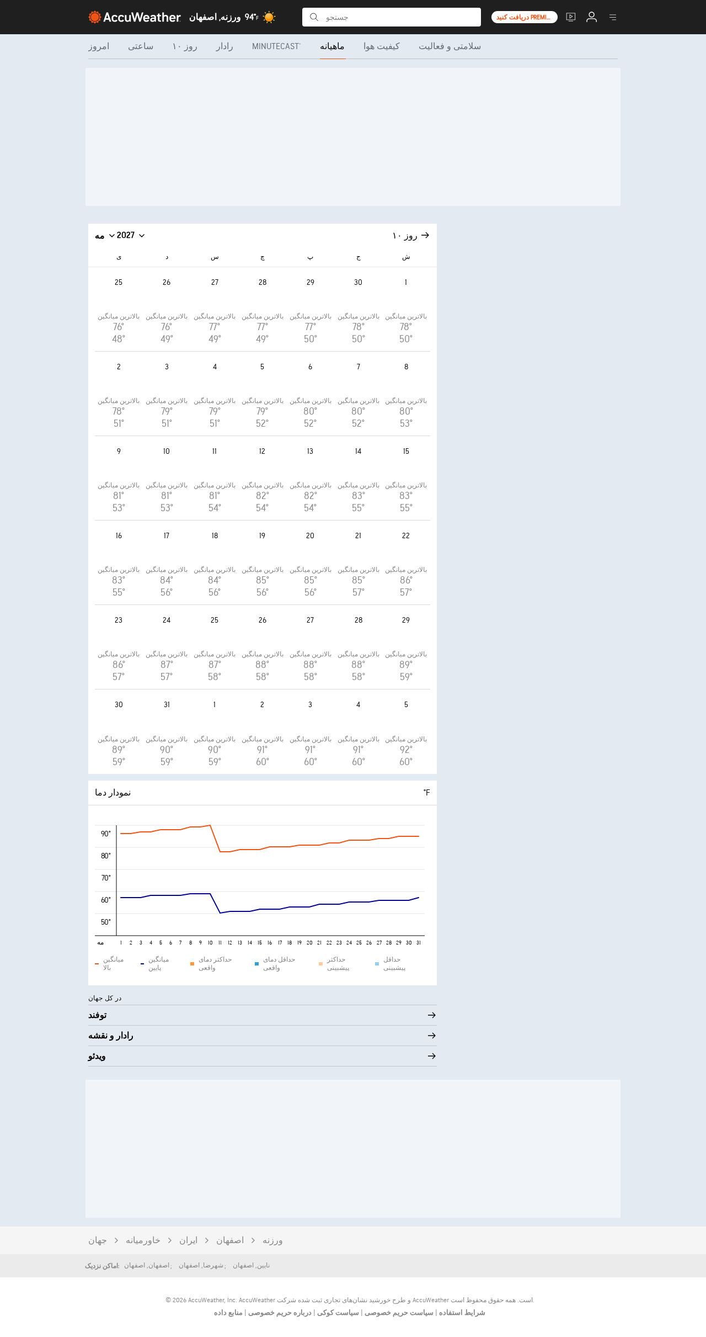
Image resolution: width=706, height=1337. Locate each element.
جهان (97, 1240)
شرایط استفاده (461, 1312)
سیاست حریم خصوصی (398, 1312)
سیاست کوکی (337, 1312)
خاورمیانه (143, 1240)
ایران (188, 1240)
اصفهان (230, 1240)
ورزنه (273, 1240)
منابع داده (228, 1312)
